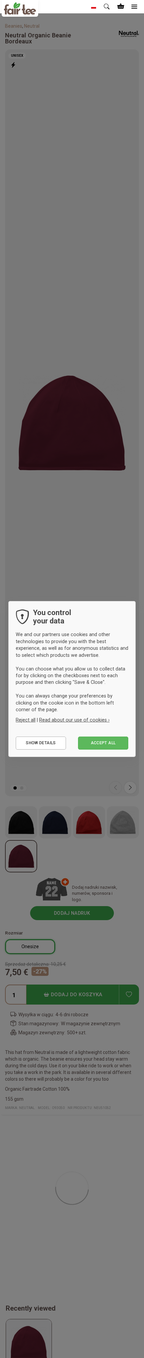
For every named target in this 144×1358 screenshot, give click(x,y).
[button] (93, 6)
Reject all (25, 720)
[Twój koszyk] (120, 6)
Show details (41, 743)
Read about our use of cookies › (74, 720)
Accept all (103, 743)
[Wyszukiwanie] (107, 6)
